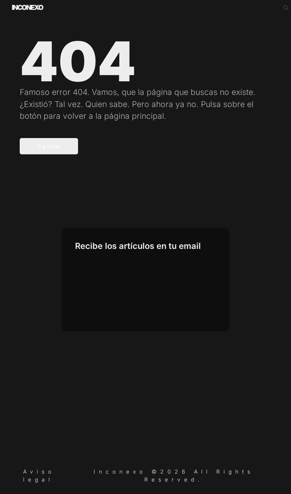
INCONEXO (27, 7)
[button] (286, 8)
